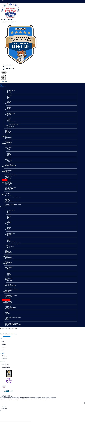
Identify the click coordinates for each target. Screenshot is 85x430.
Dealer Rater (4, 81)
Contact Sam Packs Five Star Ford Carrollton (13, 204)
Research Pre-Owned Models (10, 165)
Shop (1, 338)
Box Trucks (9, 102)
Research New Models (9, 135)
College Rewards (8, 170)
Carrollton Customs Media (13, 124)
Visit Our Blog (7, 205)
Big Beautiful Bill (8, 178)
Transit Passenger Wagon (11, 127)
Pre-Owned (4, 143)
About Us (3, 194)
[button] (38, 206)
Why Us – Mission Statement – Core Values (13, 317)
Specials (3, 166)
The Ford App (7, 193)
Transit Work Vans (8, 142)
